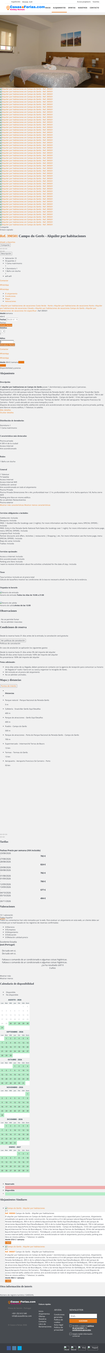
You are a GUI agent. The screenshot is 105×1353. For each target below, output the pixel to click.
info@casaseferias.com (22, 1316)
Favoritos (96, 2)
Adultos (3, 328)
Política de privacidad (58, 1328)
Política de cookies (58, 1320)
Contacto (94, 8)
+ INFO (8, 1242)
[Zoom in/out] (6, 248)
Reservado (10, 1184)
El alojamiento (11, 293)
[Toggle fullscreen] (4, 248)
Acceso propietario (84, 2)
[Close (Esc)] (1, 248)
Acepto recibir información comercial (82, 1335)
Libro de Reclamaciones (45, 1325)
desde (2, 313)
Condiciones (10, 296)
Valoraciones (10, 301)
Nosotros (82, 8)
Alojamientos (59, 8)
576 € (13, 1239)
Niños (2, 338)
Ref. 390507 (10, 1251)
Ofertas (71, 8)
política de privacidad (83, 1327)
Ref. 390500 (10, 1213)
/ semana (20, 1239)
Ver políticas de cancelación (13, 640)
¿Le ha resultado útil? (52, 965)
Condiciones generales (59, 1315)
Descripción (6, 253)
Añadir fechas (6, 325)
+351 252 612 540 (19, 1313)
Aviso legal (58, 1325)
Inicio (47, 8)
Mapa (7, 298)
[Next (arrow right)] (4, 251)
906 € (13, 1278)
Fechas (3, 319)
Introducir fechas (7, 345)
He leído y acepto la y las (83, 1328)
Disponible (10, 1190)
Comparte (5, 245)
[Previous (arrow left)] (1, 251)
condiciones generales (81, 1330)
